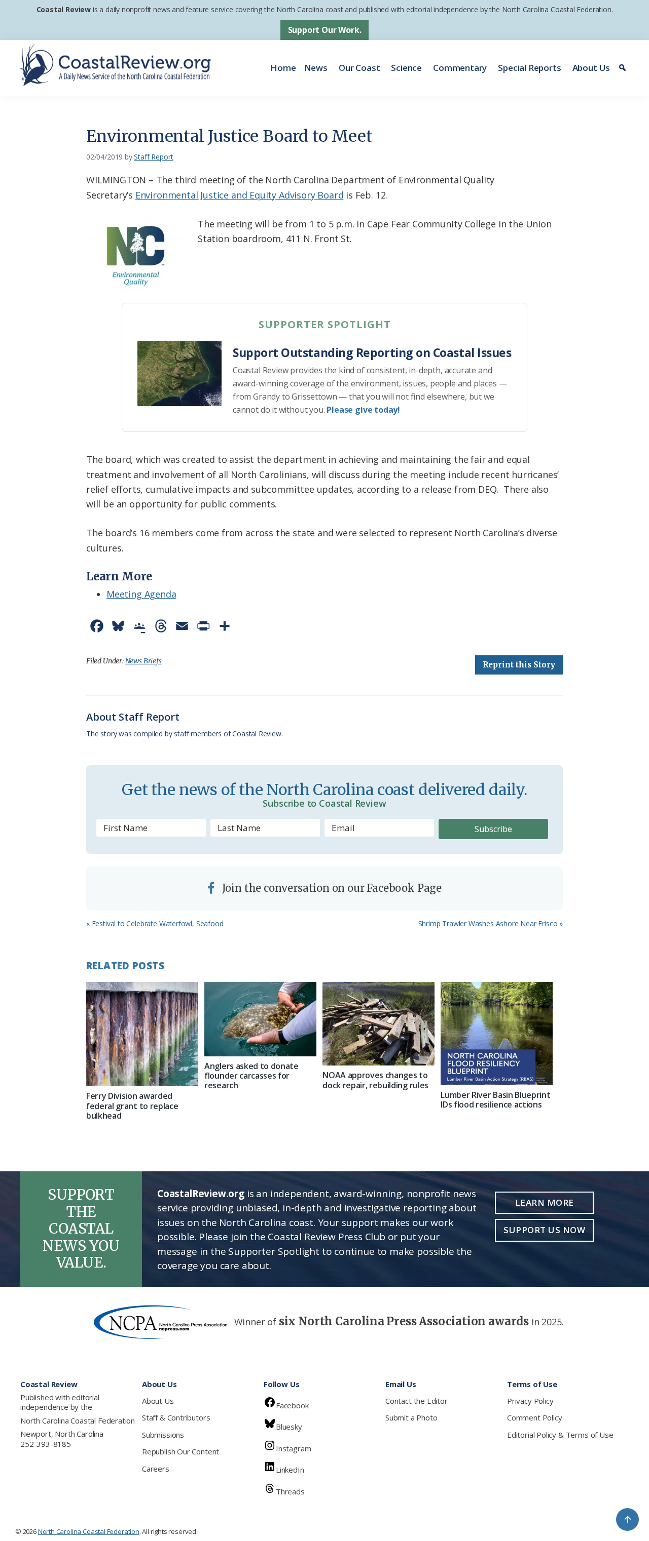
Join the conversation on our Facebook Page (331, 888)
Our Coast (359, 67)
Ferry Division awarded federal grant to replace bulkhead (132, 1105)
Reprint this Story (519, 664)
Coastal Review (64, 9)
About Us (591, 67)
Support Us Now (544, 1230)
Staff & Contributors (176, 1417)
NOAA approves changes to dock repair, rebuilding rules (375, 1080)
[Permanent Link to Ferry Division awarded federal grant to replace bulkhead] (142, 1034)
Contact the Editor (416, 1401)
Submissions (163, 1435)
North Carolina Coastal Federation (77, 1420)
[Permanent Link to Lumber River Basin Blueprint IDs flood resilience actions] (497, 1033)
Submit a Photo (411, 1417)
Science (406, 67)
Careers (155, 1469)
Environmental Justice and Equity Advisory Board (239, 195)
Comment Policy (534, 1417)
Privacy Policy (530, 1401)
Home (283, 67)
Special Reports (529, 67)
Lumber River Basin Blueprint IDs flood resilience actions (495, 1099)
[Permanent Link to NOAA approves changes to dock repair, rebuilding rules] (378, 1024)
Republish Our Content (180, 1451)
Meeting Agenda (141, 594)
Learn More (544, 1202)
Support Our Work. (325, 29)
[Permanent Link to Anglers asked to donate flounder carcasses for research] (260, 1019)
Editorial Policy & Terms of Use (560, 1435)
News (316, 67)
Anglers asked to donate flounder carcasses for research (251, 1075)
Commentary (460, 67)
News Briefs (143, 660)
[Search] (624, 68)
